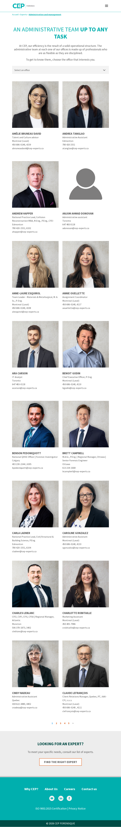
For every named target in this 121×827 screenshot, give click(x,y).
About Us (51, 789)
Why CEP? (31, 789)
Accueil (15, 14)
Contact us (89, 789)
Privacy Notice (77, 808)
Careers (69, 789)
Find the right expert (60, 762)
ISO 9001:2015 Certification (51, 808)
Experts (23, 14)
